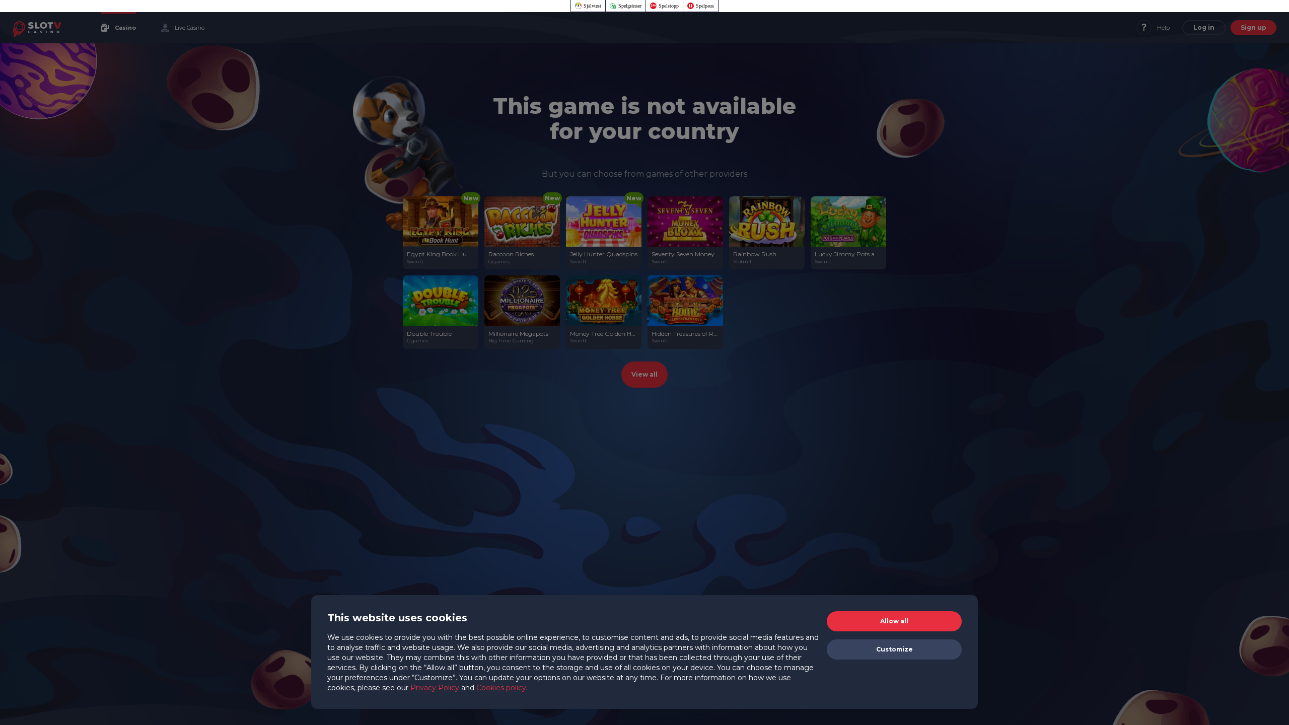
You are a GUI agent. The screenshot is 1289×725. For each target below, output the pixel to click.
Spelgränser (629, 6)
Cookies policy (501, 687)
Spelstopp (669, 6)
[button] (894, 621)
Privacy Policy (434, 687)
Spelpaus (705, 6)
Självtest (592, 6)
